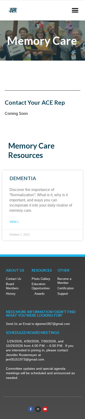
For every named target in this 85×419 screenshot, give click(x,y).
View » (14, 222)
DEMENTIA (22, 178)
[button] (75, 10)
